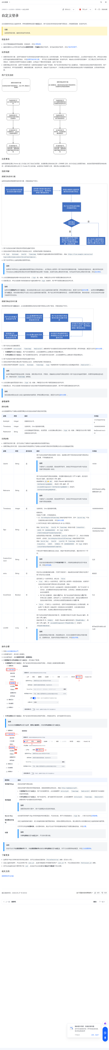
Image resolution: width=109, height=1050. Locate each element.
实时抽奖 (48, 565)
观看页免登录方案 (33, 59)
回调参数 (94, 816)
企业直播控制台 (11, 651)
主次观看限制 (86, 848)
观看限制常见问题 (8, 876)
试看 (84, 826)
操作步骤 (85, 290)
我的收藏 (104, 9)
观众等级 (75, 637)
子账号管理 (71, 47)
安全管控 (98, 272)
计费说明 (38, 44)
